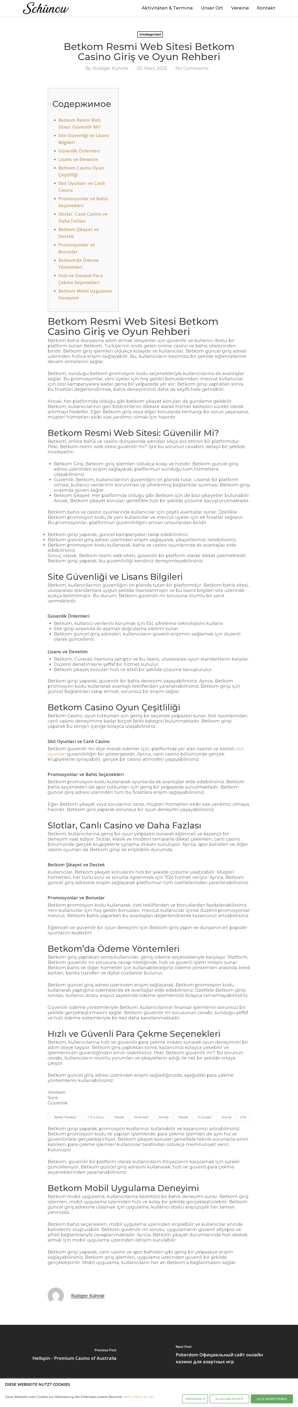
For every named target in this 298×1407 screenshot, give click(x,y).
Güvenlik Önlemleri (79, 151)
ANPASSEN (193, 1399)
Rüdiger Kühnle (110, 68)
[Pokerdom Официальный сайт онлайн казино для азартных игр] (223, 1355)
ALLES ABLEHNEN (229, 1399)
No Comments (192, 68)
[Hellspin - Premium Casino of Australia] (74, 1355)
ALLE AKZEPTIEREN (272, 1399)
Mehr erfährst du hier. (139, 1397)
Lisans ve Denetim (78, 159)
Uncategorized (150, 34)
